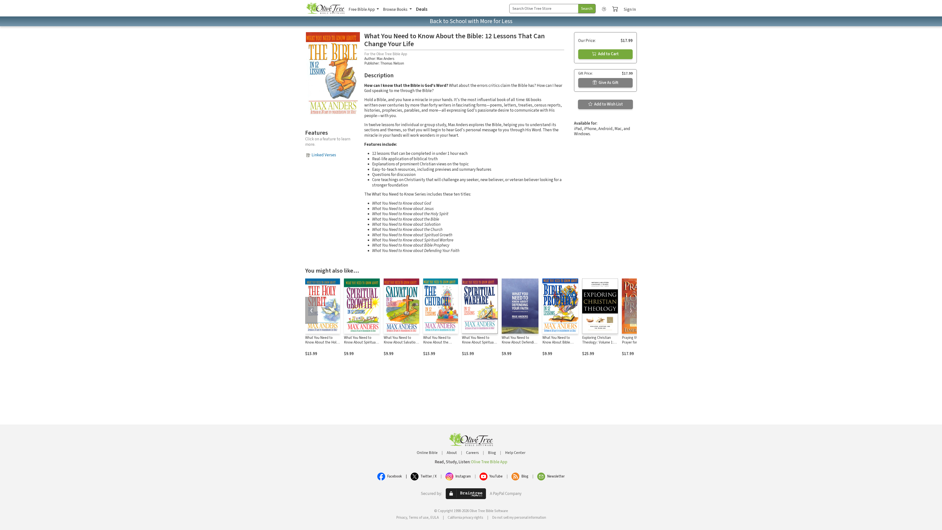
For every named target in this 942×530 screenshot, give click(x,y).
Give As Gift (608, 83)
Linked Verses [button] (324, 155)
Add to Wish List (608, 104)
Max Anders (385, 58)
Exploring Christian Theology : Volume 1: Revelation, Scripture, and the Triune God (598, 344)
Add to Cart (608, 54)
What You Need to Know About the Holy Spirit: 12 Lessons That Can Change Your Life (322, 344)
